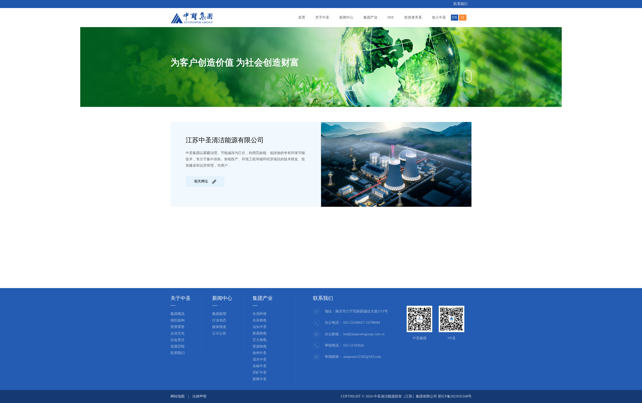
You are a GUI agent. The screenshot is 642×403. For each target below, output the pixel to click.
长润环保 (260, 314)
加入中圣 (439, 17)
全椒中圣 (260, 366)
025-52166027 (353, 322)
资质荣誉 (178, 327)
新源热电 (260, 333)
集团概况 (178, 314)
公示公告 (219, 333)
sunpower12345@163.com (362, 357)
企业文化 (178, 333)
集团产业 (370, 17)
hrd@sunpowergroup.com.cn (363, 334)
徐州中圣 (260, 353)
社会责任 (178, 340)
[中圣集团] (192, 17)
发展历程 (178, 346)
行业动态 (219, 320)
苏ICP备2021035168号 (454, 396)
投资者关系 (413, 17)
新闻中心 (346, 17)
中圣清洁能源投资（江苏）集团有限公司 (406, 396)
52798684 (373, 322)
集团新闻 (219, 314)
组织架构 (178, 320)
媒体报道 (219, 327)
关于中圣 (322, 17)
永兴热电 (260, 320)
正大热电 (260, 340)
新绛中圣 (260, 379)
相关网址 (201, 181)
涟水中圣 (260, 359)
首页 (301, 17)
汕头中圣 (260, 327)
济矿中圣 (260, 372)
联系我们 (460, 4)
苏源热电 (260, 346)
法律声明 (199, 396)
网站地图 (178, 396)
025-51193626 (353, 345)
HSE (390, 17)
